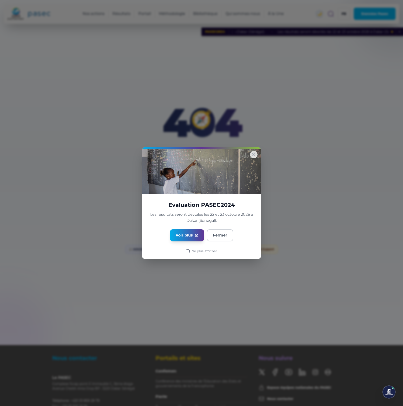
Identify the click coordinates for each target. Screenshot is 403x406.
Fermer (220, 235)
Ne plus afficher (204, 251)
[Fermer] (253, 154)
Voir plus (184, 235)
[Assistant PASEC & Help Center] (389, 392)
